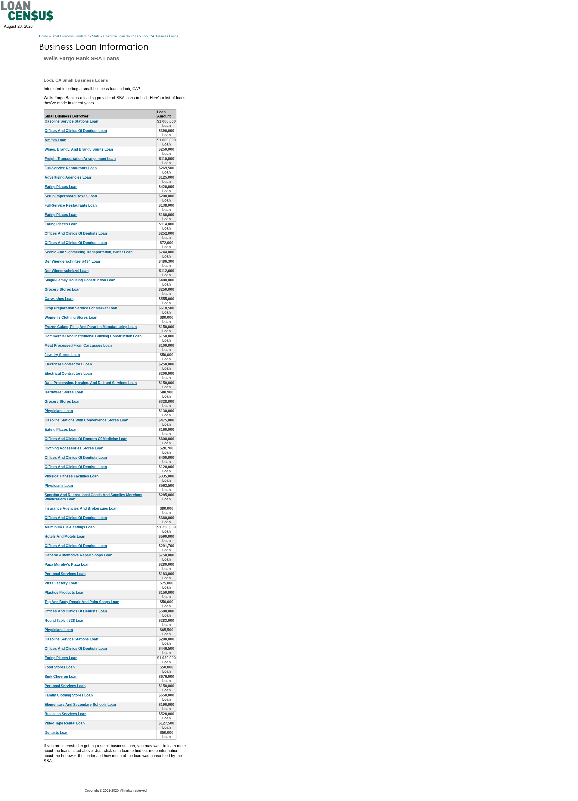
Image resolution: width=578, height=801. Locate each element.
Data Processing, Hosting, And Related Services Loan (91, 383)
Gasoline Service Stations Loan (71, 121)
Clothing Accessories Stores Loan (74, 448)
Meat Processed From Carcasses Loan (78, 345)
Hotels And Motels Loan (65, 536)
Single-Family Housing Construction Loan (80, 280)
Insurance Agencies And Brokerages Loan (81, 508)
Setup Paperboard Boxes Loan (71, 196)
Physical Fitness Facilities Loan (71, 476)
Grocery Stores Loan (62, 289)
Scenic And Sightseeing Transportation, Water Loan (88, 252)
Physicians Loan (59, 411)
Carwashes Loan (59, 299)
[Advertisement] (244, 177)
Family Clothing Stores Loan (69, 695)
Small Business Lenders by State (75, 36)
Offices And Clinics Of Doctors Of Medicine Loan (86, 439)
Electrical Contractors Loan (68, 364)
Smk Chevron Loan (61, 676)
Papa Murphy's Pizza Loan (67, 564)
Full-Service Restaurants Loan (71, 168)
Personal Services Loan (65, 574)
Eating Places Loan (61, 187)
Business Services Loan (65, 714)
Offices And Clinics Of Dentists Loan (76, 131)
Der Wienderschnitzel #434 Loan (72, 261)
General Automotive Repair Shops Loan (78, 555)
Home (43, 36)
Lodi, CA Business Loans (160, 36)
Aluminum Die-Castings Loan (70, 527)
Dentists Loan (56, 733)
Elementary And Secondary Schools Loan (80, 704)
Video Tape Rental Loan (65, 723)
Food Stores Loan (60, 667)
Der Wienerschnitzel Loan (67, 271)
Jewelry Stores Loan (62, 355)
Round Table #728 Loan (64, 620)
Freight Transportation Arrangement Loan (80, 159)
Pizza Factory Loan (61, 583)
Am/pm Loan (55, 140)
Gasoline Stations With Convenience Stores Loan (86, 420)
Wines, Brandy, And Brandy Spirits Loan (79, 149)
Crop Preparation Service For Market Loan (81, 308)
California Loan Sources (120, 36)
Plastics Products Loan (64, 592)
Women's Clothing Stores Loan (71, 317)
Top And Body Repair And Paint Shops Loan (82, 602)
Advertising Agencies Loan (68, 177)
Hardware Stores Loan (64, 392)
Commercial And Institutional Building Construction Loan (93, 336)
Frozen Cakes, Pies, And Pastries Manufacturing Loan (91, 327)
